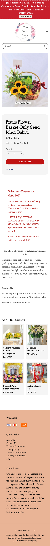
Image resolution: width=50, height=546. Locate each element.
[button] (3, 32)
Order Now (25, 16)
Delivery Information (16, 455)
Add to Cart (25, 161)
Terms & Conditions (15, 446)
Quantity (9, 149)
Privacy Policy (12, 449)
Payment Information (16, 452)
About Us (10, 440)
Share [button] (12, 169)
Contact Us (11, 443)
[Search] (44, 45)
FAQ (8, 459)
